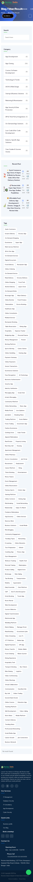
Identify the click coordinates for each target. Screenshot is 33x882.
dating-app (22, 499)
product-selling (9, 569)
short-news (8, 715)
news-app (23, 406)
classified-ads (22, 689)
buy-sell (7, 693)
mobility (7, 583)
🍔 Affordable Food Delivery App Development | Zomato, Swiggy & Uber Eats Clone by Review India (13, 204)
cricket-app (21, 490)
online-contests (10, 499)
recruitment (8, 463)
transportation (21, 578)
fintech (23, 340)
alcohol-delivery (10, 286)
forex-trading (9, 424)
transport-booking (10, 667)
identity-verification (11, 388)
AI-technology (23, 375)
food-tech (21, 282)
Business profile (7, 824)
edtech (21, 547)
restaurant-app (22, 264)
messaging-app (9, 393)
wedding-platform (10, 622)
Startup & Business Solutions (14, 93)
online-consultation (11, 313)
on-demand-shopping (12, 238)
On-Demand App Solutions (14, 123)
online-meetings (10, 680)
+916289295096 (12, 856)
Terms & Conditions (13, 879)
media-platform (20, 715)
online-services (21, 516)
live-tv (21, 636)
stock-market (23, 419)
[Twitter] (7, 786)
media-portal (9, 410)
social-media (23, 525)
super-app (19, 242)
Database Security (8, 801)
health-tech (23, 561)
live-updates (20, 410)
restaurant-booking (11, 322)
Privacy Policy (22, 879)
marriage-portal (21, 627)
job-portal (24, 459)
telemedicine (9, 304)
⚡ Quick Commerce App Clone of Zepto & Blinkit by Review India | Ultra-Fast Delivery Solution (14, 175)
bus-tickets (23, 667)
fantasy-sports (9, 490)
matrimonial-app (10, 618)
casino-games (22, 348)
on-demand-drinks (11, 291)
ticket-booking (9, 472)
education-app (22, 702)
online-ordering (10, 269)
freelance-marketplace (12, 512)
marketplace (22, 565)
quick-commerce (10, 229)
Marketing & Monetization (13, 100)
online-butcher (9, 300)
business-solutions (10, 525)
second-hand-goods (11, 698)
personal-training (10, 565)
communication (9, 689)
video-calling (24, 711)
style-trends (21, 432)
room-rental (9, 600)
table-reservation (10, 326)
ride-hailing (18, 574)
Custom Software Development (11, 71)
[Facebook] (3, 786)
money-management (11, 340)
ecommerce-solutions (11, 370)
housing (19, 446)
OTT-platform (9, 640)
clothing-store (9, 432)
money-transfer (10, 649)
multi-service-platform (12, 247)
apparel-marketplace (11, 437)
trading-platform (10, 419)
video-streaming (10, 636)
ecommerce (8, 242)
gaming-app (22, 353)
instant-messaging (10, 397)
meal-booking (9, 631)
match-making (9, 627)
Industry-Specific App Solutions (12, 141)
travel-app (20, 596)
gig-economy (9, 516)
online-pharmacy (10, 454)
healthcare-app (10, 309)
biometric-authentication (12, 379)
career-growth (9, 737)
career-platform (10, 468)
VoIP (6, 592)
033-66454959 (22, 856)
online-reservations (11, 485)
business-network (10, 742)
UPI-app (21, 645)
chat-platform (22, 587)
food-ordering (9, 653)
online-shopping (10, 282)
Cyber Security (7, 812)
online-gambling (10, 353)
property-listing (21, 441)
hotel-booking (9, 596)
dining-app (23, 326)
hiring (20, 468)
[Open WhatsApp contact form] (28, 872)
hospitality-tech (10, 662)
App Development (11, 56)
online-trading (17, 693)
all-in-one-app (9, 251)
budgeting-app (9, 335)
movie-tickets (9, 477)
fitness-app (20, 552)
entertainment (22, 472)
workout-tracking (10, 561)
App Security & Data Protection (12, 108)
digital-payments (10, 645)
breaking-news (19, 415)
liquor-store (22, 286)
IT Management (7, 797)
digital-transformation (12, 614)
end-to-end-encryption (18, 592)
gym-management (11, 556)
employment (20, 463)
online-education (20, 543)
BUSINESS (7, 16)
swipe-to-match (21, 508)
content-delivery (10, 720)
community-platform (11, 401)
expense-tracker (20, 331)
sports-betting (9, 348)
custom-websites (10, 609)
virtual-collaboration (11, 684)
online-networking (10, 406)
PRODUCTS (13, 9)
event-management (11, 481)
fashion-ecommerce (11, 428)
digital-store (22, 569)
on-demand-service (11, 273)
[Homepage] (7, 768)
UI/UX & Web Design (12, 87)
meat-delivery (21, 295)
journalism (8, 415)
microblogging (9, 530)
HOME (3, 9)
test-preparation (10, 547)
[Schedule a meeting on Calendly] (3, 836)
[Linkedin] (12, 786)
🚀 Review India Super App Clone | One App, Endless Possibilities (15, 189)
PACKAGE (23, 9)
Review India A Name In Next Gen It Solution (15, 876)
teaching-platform (10, 706)
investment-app (22, 424)
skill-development (10, 711)
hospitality (8, 331)
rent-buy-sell (9, 446)
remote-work (9, 521)
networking (21, 538)
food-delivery (9, 264)
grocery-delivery (22, 278)
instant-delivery (10, 233)
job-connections (23, 737)
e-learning (8, 543)
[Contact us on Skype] (11, 836)
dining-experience (10, 658)
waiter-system (22, 653)
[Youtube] (16, 786)
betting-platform (10, 344)
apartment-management (12, 450)
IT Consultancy (7, 804)
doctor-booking (21, 304)
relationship (8, 508)
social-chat (21, 393)
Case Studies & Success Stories (13, 150)
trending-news (9, 724)
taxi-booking (9, 578)
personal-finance (23, 335)
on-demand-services (11, 256)
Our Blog (5, 828)
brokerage (8, 574)
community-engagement (12, 534)
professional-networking (12, 729)
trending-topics (10, 538)
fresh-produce (22, 300)
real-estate (8, 441)
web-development (11, 605)
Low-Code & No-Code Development (13, 132)
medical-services (10, 317)
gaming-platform (10, 494)
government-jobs (22, 631)
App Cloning (9, 63)
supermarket (17, 583)
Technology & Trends (12, 80)
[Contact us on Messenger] (7, 836)
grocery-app (22, 233)
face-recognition (10, 375)
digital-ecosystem (10, 260)
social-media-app (10, 733)
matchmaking (9, 503)
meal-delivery (9, 278)
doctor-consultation (11, 459)
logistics (18, 671)
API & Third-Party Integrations (15, 117)
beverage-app (9, 295)
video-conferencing (11, 676)
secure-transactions (11, 366)
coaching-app (9, 552)
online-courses (9, 702)
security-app (9, 384)
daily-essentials (9, 587)
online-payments (10, 362)
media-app (20, 640)
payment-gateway (11, 357)
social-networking (22, 503)
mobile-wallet (22, 649)
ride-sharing (9, 671)
